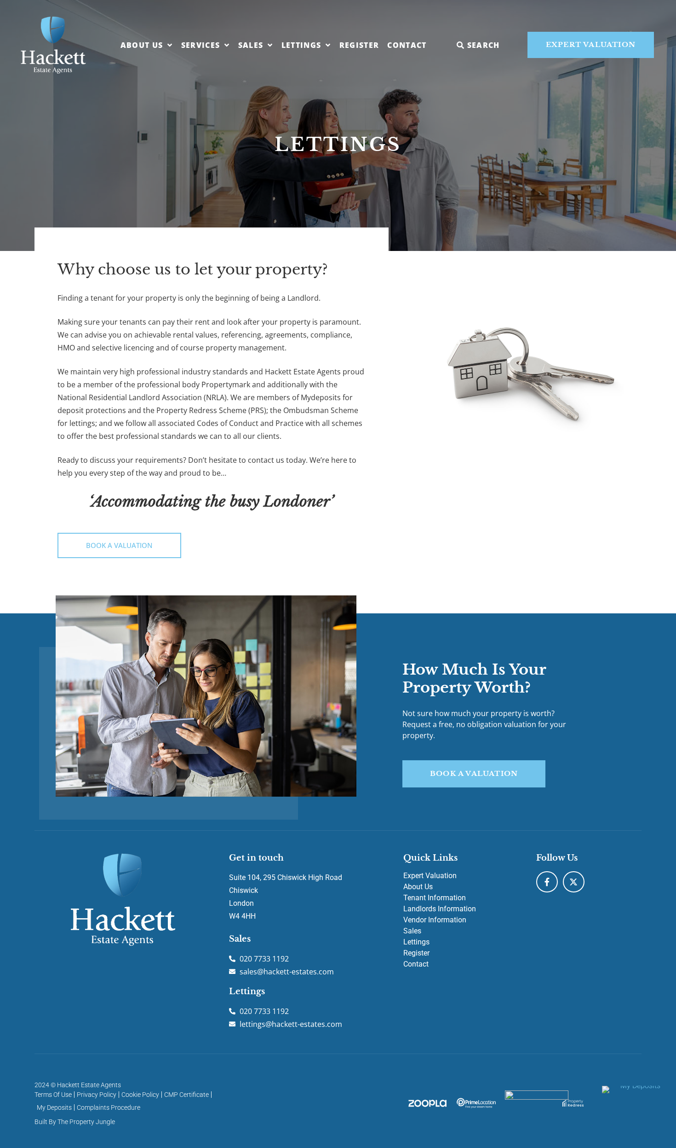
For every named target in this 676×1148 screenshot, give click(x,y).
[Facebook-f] (547, 882)
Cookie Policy (140, 1094)
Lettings (301, 45)
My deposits (54, 1107)
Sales (251, 45)
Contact (406, 45)
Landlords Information (439, 908)
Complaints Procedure (108, 1107)
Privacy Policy (96, 1094)
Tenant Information (434, 897)
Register (359, 45)
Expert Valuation (430, 875)
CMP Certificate (186, 1094)
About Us (141, 45)
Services (200, 45)
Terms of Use (53, 1094)
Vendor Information (434, 919)
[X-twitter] (573, 882)
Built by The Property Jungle (74, 1121)
